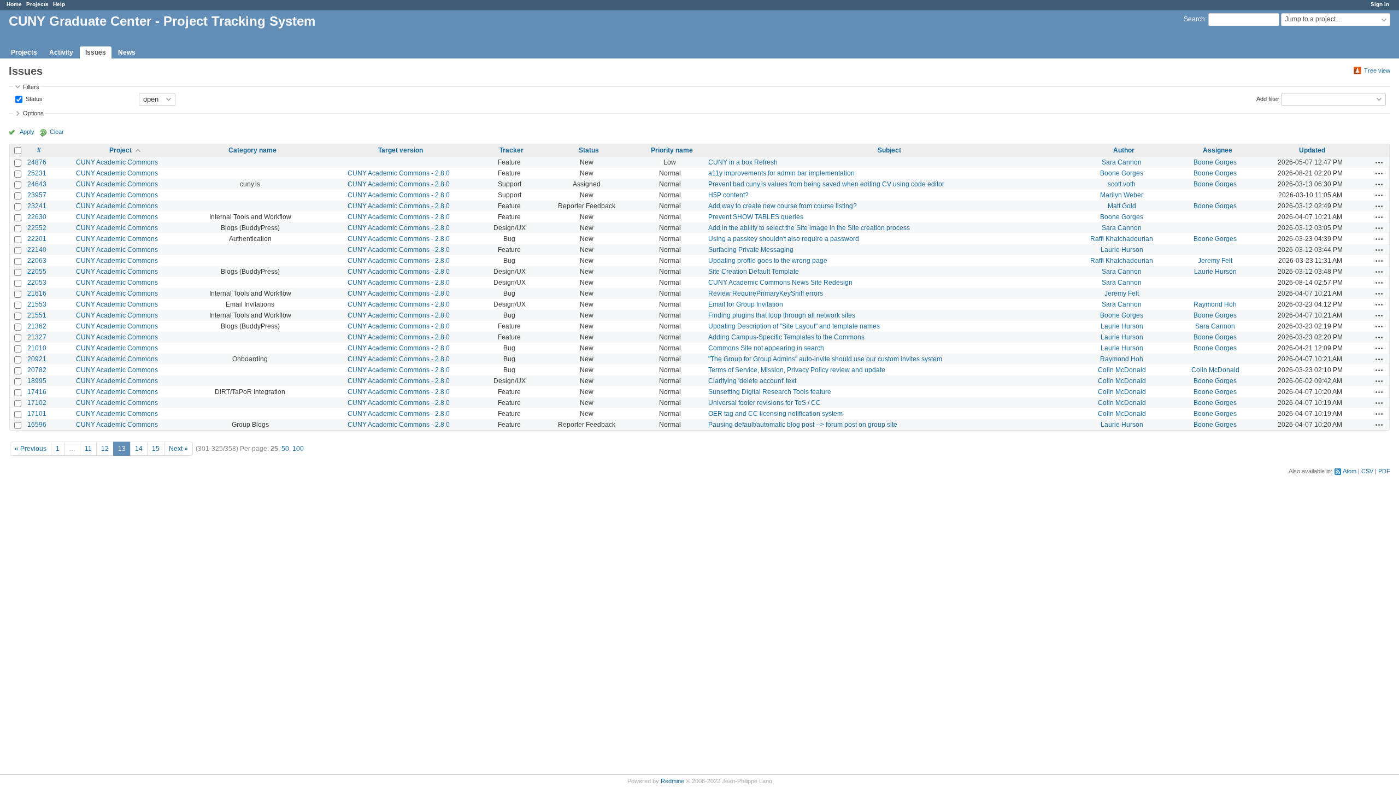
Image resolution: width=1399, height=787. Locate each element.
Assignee (1217, 150)
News (127, 52)
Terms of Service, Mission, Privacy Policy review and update (796, 370)
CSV (1367, 471)
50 (285, 449)
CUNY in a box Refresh (743, 162)
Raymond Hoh (1215, 304)
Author (1124, 150)
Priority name (672, 150)
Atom (1349, 471)
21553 (36, 304)
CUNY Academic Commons (117, 162)
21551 (36, 315)
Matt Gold (1122, 206)
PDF (1384, 471)
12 (105, 449)
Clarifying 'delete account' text (752, 381)
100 (298, 449)
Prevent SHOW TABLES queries (755, 217)
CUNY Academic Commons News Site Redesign (780, 282)
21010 (36, 348)
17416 (36, 392)
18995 (36, 381)
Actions (1379, 162)
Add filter (1267, 98)
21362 (36, 326)
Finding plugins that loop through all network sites (781, 315)
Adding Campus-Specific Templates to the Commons (786, 337)
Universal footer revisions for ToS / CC (764, 403)
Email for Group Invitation (745, 304)
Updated (1312, 150)
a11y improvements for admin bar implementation (781, 173)
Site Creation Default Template (753, 271)
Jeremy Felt (1215, 261)
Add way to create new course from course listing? (782, 206)
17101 (36, 414)
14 (139, 449)
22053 (36, 282)
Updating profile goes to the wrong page (767, 261)
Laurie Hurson (1122, 250)
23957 (36, 195)
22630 (36, 217)
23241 (36, 206)
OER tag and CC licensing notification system (775, 414)
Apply (27, 131)
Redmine (672, 781)
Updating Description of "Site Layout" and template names (794, 326)
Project (120, 150)
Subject (889, 150)
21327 (36, 337)
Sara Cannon (1122, 162)
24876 (36, 162)
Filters (31, 87)
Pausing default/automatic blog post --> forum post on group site (802, 424)
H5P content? (728, 195)
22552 (36, 228)
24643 (36, 184)
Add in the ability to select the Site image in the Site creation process (809, 228)
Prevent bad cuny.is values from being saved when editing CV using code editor (826, 184)
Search (1194, 19)
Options (33, 113)
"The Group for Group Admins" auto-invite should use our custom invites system (825, 359)
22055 (36, 271)
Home (14, 4)
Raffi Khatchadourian (1121, 239)
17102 (36, 403)
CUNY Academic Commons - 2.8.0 (399, 173)
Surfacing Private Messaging (750, 250)
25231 (36, 173)
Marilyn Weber (1121, 195)
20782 (36, 370)
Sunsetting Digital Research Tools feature (769, 392)
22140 (36, 250)
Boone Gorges (1215, 162)
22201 (36, 239)
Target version (400, 150)
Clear (57, 131)
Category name (252, 150)
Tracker (511, 150)
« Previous (30, 449)
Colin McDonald (1122, 370)
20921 (36, 359)
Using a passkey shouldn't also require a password (783, 239)
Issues (95, 52)
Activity (61, 52)
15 (156, 449)
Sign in (1380, 4)
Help (59, 4)
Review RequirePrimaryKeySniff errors (765, 293)
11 (88, 449)
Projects (37, 4)
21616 (36, 293)
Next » (178, 449)
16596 (36, 424)
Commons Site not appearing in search (766, 348)
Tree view (1377, 70)
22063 (36, 261)
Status (33, 98)
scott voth (1122, 184)
